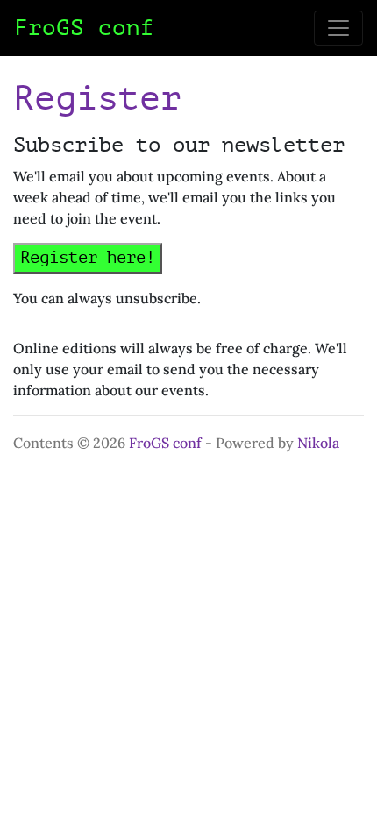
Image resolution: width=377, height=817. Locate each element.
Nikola (318, 442)
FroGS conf (165, 442)
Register (97, 98)
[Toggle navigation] (338, 28)
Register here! (87, 257)
